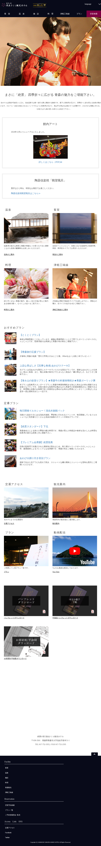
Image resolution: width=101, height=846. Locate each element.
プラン (79, 14)
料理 (6, 783)
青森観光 (8, 787)
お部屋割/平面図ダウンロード (15, 658)
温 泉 (21, 14)
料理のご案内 (9, 310)
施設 (6, 778)
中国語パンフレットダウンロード (65, 618)
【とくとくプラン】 (30, 335)
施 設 (36, 14)
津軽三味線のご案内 (60, 310)
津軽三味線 (65, 14)
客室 (6, 768)
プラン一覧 (9, 810)
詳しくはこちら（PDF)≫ (50, 162)
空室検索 (93, 14)
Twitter (7, 837)
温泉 (6, 773)
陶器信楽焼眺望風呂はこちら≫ (26, 193)
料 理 (50, 14)
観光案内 (55, 523)
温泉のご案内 (9, 254)
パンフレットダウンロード (14, 618)
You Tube (55, 572)
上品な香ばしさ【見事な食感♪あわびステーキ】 (45, 365)
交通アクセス (9, 523)
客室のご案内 (57, 254)
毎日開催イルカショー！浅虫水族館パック (42, 410)
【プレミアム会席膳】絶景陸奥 (36, 442)
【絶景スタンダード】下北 (34, 426)
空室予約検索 (10, 805)
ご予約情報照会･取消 (12, 815)
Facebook (8, 833)
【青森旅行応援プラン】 (33, 352)
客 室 (7, 14)
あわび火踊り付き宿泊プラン (35, 458)
